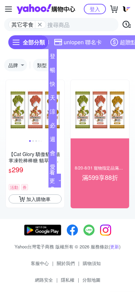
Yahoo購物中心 (46, 9)
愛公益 (52, 168)
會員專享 (52, 154)
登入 (95, 8)
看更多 (52, 180)
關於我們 (66, 263)
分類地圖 (91, 279)
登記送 (52, 57)
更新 (114, 246)
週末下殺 (52, 140)
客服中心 (40, 263)
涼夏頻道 (52, 112)
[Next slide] (59, 109)
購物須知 (92, 263)
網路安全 (44, 279)
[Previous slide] (10, 109)
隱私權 (67, 279)
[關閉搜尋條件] (40, 24)
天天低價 (52, 98)
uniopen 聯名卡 (83, 42)
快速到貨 (52, 85)
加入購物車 (38, 198)
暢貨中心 (52, 71)
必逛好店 (52, 126)
